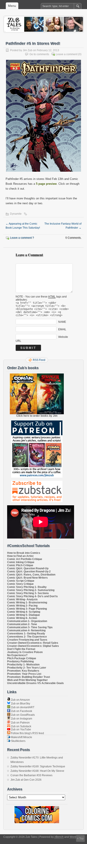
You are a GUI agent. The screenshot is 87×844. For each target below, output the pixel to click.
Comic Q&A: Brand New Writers (27, 577)
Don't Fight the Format (21, 649)
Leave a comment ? (22, 237)
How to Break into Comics (23, 552)
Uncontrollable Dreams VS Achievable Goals (35, 683)
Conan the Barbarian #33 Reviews (31, 775)
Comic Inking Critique (20, 562)
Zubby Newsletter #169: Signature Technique (37, 766)
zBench (59, 836)
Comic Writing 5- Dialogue (23, 614)
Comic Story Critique (20, 583)
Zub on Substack (20, 726)
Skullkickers (17, 741)
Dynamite (16, 213)
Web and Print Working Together (27, 680)
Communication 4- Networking (26, 630)
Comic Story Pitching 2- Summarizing (30, 590)
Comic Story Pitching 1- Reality (27, 587)
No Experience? (17, 655)
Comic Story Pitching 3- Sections (28, 593)
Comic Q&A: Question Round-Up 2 (29, 571)
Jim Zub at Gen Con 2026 (25, 779)
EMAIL (62, 329)
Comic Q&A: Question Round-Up (27, 568)
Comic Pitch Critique (20, 565)
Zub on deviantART (22, 707)
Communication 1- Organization (27, 621)
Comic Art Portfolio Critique (24, 559)
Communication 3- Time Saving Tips (30, 627)
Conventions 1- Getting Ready (26, 633)
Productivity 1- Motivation (23, 664)
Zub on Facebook (21, 711)
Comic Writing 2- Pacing (22, 605)
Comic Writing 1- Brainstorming (27, 602)
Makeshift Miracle (21, 737)
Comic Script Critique (20, 580)
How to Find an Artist (20, 556)
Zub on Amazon (20, 699)
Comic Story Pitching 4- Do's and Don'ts (32, 596)
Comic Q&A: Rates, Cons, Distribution (31, 574)
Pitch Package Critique (21, 658)
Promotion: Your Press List (24, 673)
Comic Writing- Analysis (22, 599)
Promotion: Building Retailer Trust (28, 677)
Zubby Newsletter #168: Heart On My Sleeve (37, 770)
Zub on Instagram (21, 718)
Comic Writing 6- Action (22, 618)
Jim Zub (27, 50)
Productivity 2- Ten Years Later (26, 667)
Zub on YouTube (20, 729)
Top (81, 838)
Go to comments (39, 54)
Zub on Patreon (20, 722)
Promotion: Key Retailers (23, 670)
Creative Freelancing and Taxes (27, 639)
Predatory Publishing (20, 661)
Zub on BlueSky (20, 703)
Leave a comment (66, 54)
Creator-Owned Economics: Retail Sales (32, 642)
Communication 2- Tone (22, 624)
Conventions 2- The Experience (27, 636)
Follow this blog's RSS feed (27, 733)
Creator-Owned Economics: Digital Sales (33, 646)
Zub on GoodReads (22, 714)
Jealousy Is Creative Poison (25, 652)
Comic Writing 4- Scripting (23, 611)
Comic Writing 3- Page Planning (27, 608)
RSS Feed (39, 360)
